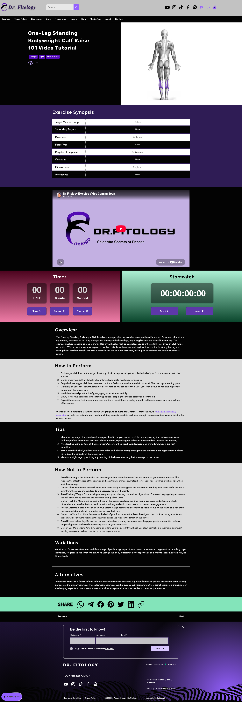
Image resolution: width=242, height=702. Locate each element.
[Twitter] (121, 604)
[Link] (141, 604)
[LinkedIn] (131, 604)
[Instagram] (174, 7)
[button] (214, 7)
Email (123, 635)
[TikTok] (181, 7)
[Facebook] (188, 7)
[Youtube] (167, 7)
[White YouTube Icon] (65, 684)
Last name (100, 635)
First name (74, 635)
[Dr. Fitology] (4, 7)
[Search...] (76, 7)
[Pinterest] (110, 604)
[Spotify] (194, 7)
